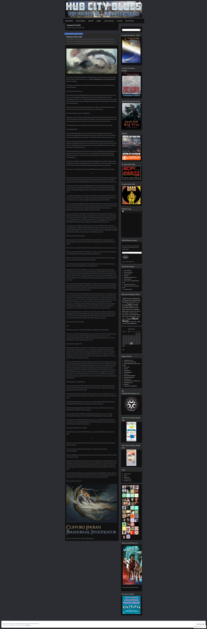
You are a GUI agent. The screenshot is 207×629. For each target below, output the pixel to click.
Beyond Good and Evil (109, 79)
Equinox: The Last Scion (127, 307)
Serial (96, 39)
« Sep (123, 349)
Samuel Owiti (109, 41)
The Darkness (95, 43)
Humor (127, 313)
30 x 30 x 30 (132, 302)
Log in (125, 475)
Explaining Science (128, 382)
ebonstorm (69, 41)
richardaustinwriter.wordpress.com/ (132, 380)
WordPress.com (127, 480)
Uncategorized (132, 323)
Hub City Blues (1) (127, 279)
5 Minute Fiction (126, 298)
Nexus (86, 41)
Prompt (126, 316)
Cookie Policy (27, 625)
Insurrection (133, 314)
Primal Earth (102, 41)
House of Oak (133, 311)
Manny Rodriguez (81, 41)
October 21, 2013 (79, 34)
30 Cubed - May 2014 (128, 272)
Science (99, 21)
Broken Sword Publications (130, 361)
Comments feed (127, 479)
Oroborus (97, 41)
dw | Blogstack (127, 370)
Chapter (72, 39)
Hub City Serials (80, 21)
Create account (127, 473)
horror (127, 311)
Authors (119, 21)
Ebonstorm (71, 34)
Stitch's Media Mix (128, 372)
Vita (100, 43)
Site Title (126, 368)
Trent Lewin (126, 367)
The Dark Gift (88, 43)
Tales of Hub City (109, 21)
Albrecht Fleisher (110, 39)
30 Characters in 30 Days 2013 (131, 299)
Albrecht (104, 39)
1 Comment (111, 43)
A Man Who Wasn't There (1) (130, 277)
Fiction (132, 309)
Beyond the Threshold (129, 377)
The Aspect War (132, 321)
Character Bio (78, 39)
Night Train (91, 41)
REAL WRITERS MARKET (130, 375)
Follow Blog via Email (129, 240)
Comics (136, 306)
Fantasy (128, 309)
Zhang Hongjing (104, 43)
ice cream (74, 41)
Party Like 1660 (127, 379)
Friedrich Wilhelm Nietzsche (96, 79)
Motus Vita (92, 39)
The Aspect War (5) (128, 289)
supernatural (74, 43)
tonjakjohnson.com (128, 360)
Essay (135, 307)
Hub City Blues (129, 21)
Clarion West (69, 21)
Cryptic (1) (126, 275)
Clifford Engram (85, 39)
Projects (91, 21)
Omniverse (126, 374)
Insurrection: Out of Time (129, 284)
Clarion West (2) (127, 274)
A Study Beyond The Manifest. (130, 386)
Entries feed (126, 477)
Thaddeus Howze (81, 43)
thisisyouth (126, 384)
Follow (125, 257)
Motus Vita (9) (74, 37)
